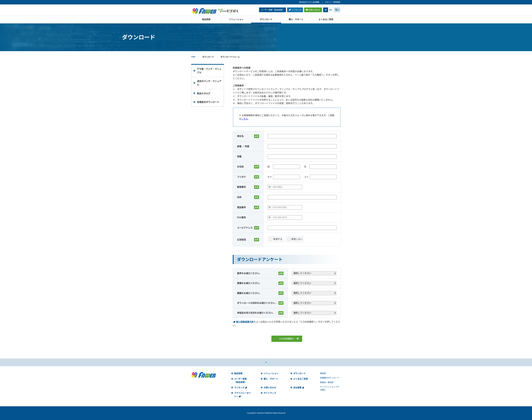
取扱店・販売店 (327, 382)
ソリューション (236, 19)
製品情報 (206, 19)
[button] (337, 10)
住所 (239, 197)
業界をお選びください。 (249, 273)
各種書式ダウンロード (329, 378)
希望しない (296, 239)
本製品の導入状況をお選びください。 (256, 313)
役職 (239, 156)
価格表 (323, 373)
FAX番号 (241, 217)
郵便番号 (241, 187)
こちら (244, 119)
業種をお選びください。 (249, 283)
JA (325, 10)
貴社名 (240, 136)
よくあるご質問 (326, 19)
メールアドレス (245, 228)
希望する (277, 239)
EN (330, 10)
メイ (306, 177)
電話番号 (241, 207)
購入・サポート (296, 19)
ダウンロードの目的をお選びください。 (257, 303)
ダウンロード (266, 19)
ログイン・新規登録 (332, 2)
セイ (270, 177)
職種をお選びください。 (249, 293)
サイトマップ (270, 393)
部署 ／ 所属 (243, 146)
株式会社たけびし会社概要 (309, 2)
